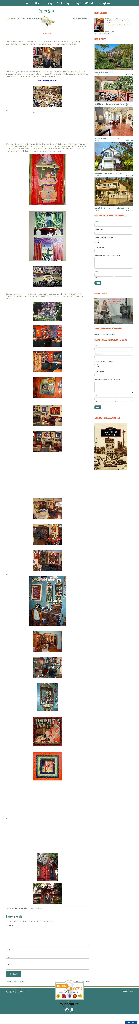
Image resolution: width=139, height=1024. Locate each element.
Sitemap (131, 990)
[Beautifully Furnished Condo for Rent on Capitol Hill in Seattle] (113, 89)
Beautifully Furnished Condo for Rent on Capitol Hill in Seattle (112, 104)
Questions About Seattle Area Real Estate (107, 255)
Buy (97, 240)
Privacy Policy (125, 990)
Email (8, 957)
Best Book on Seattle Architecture (104, 334)
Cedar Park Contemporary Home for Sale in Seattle (109, 173)
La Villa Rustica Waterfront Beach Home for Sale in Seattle (111, 208)
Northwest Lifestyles (21, 908)
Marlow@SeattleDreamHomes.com (105, 34)
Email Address (99, 229)
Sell (97, 242)
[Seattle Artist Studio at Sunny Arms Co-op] (113, 121)
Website (9, 965)
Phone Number (99, 247)
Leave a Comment (31, 18)
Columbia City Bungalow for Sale (103, 72)
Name (8, 950)
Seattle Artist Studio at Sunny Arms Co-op (106, 138)
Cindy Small (38, 908)
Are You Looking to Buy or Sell (103, 237)
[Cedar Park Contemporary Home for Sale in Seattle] (113, 156)
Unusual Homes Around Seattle (16, 981)
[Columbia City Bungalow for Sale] (113, 57)
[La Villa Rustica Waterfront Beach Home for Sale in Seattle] (113, 191)
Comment (10, 925)
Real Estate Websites (128, 991)
